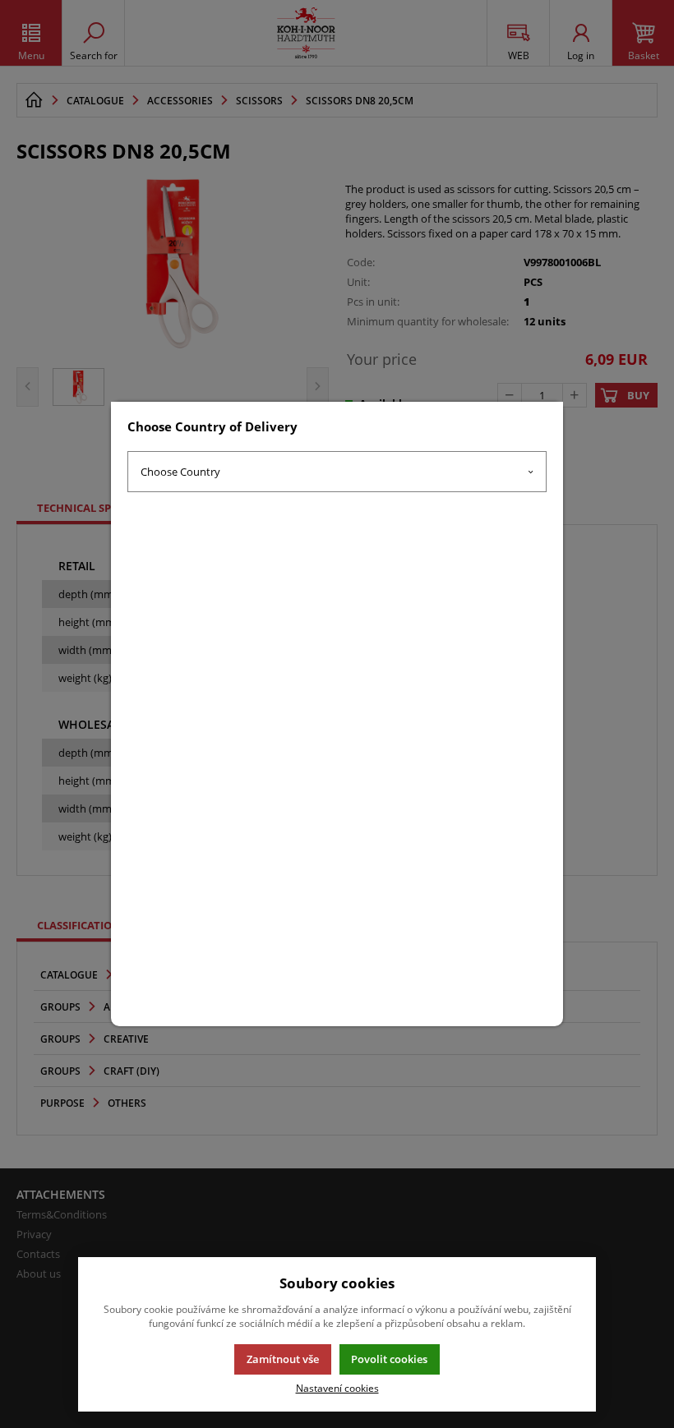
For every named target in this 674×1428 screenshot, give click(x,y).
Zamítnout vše (283, 1359)
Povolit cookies (389, 1359)
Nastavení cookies (337, 1387)
